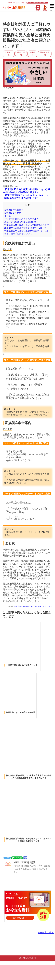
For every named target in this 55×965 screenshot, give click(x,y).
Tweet (7, 858)
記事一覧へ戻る (46, 932)
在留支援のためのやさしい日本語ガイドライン (33, 606)
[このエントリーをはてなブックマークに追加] (25, 857)
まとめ (7, 216)
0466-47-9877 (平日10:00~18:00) (37, 3)
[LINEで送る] (17, 857)
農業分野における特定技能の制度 (20, 222)
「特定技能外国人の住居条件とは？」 (22, 219)
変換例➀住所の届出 (13, 210)
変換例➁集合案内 (12, 213)
